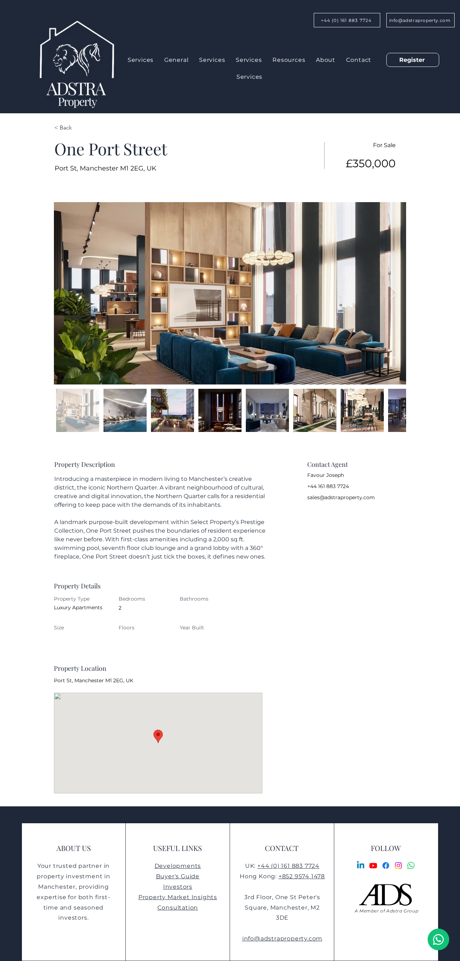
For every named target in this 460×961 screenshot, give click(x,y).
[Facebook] (385, 865)
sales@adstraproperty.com (341, 497)
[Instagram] (398, 865)
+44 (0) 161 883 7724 (288, 865)
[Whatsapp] (410, 865)
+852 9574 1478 (302, 876)
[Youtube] (373, 865)
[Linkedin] (360, 865)
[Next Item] (394, 293)
